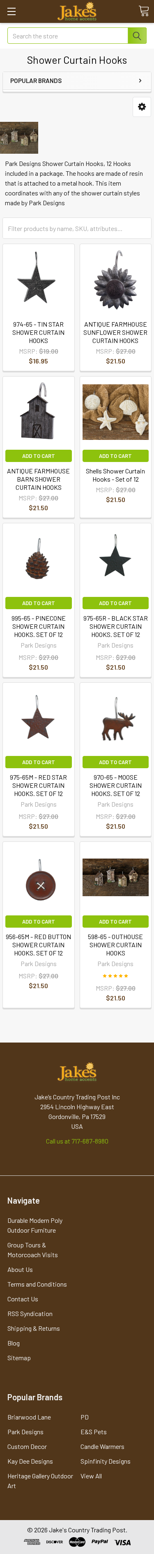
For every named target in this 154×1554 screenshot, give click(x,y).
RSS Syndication (30, 1313)
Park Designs (25, 1431)
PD (84, 1417)
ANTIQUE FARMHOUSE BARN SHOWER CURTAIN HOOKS (38, 479)
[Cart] (143, 11)
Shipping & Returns (33, 1328)
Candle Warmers (102, 1446)
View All (91, 1476)
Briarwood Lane (29, 1417)
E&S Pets (93, 1431)
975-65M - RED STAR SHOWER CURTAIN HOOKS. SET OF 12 (38, 785)
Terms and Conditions (37, 1284)
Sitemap (19, 1357)
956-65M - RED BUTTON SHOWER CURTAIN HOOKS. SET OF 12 (38, 945)
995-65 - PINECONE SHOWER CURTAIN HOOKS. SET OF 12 (38, 626)
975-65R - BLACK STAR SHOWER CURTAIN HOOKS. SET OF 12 (115, 626)
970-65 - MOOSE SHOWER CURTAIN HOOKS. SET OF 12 (116, 785)
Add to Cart (38, 456)
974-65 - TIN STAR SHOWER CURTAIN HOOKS (38, 332)
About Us (20, 1269)
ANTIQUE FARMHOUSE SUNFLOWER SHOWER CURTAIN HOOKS (115, 332)
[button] (142, 107)
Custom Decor (27, 1446)
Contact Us (22, 1299)
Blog (13, 1343)
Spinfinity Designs (105, 1461)
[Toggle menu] (11, 11)
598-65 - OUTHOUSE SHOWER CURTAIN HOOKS (115, 945)
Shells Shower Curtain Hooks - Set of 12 (115, 475)
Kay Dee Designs (30, 1461)
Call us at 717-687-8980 (77, 1141)
